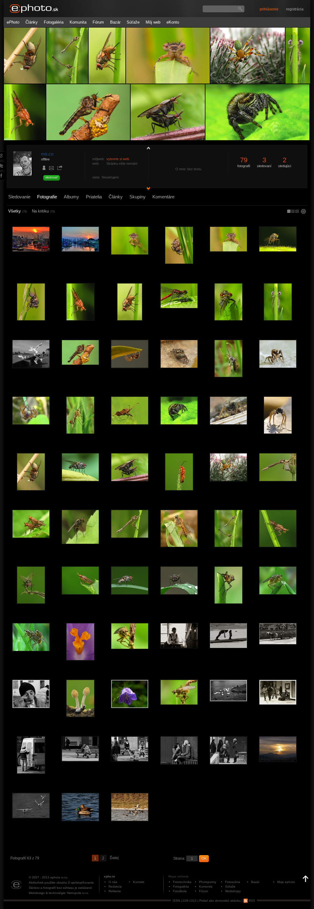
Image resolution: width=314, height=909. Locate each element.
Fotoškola (180, 891)
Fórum (98, 22)
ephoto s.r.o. (59, 877)
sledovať (51, 177)
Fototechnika (182, 882)
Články (31, 22)
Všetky (17, 211)
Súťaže (133, 22)
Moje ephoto (286, 882)
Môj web (153, 22)
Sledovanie (19, 196)
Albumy (71, 196)
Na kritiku (43, 211)
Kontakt (138, 882)
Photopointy (207, 882)
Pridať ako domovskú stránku (220, 900)
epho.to (109, 876)
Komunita (78, 22)
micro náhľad (288, 211)
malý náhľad (292, 211)
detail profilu (147, 189)
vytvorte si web (117, 159)
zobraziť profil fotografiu (147, 148)
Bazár (115, 22)
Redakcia (115, 886)
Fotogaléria (53, 22)
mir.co (47, 153)
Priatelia (94, 196)
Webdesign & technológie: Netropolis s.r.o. (59, 893)
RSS (251, 900)
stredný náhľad (297, 211)
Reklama (115, 891)
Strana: (179, 858)
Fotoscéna (232, 882)
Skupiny (137, 196)
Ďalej (114, 858)
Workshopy (233, 891)
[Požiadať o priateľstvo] (44, 168)
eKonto (173, 22)
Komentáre (163, 196)
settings (303, 212)
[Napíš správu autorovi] (51, 169)
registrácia (295, 9)
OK (203, 858)
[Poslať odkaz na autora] (60, 168)
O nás (113, 882)
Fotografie (47, 196)
